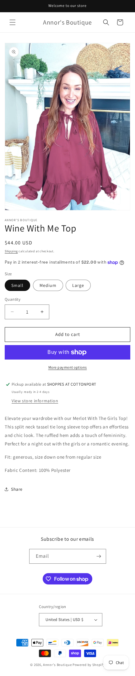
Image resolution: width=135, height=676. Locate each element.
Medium (48, 285)
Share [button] (17, 489)
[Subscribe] (99, 556)
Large (78, 285)
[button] (12, 22)
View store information (35, 401)
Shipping (11, 251)
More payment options (67, 367)
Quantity (12, 299)
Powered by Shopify (89, 664)
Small (17, 285)
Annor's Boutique (57, 664)
